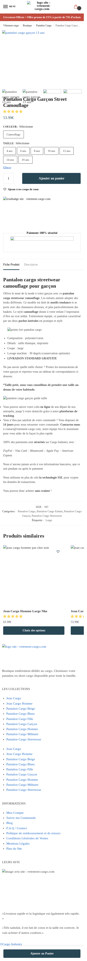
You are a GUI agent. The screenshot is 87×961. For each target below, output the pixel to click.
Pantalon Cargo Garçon (21, 724)
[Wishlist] (58, 551)
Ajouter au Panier (42, 953)
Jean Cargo (13, 698)
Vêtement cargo (11, 25)
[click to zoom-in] (23, 51)
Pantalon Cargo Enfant (50, 511)
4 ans (9, 150)
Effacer (7, 167)
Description (31, 264)
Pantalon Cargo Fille (19, 719)
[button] (13, 111)
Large (49, 520)
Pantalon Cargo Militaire (22, 734)
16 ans (25, 159)
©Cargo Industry (11, 944)
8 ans (37, 150)
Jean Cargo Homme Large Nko (25, 611)
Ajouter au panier (51, 178)
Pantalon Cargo (44, 25)
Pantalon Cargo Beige (20, 708)
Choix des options (34, 630)
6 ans (23, 150)
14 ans (10, 159)
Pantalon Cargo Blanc (20, 713)
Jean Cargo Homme (19, 703)
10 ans (51, 150)
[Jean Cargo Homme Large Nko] (33, 575)
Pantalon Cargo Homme (22, 729)
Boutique (27, 25)
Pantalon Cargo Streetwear (47, 515)
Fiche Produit (11, 264)
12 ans (66, 150)
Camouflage (13, 134)
